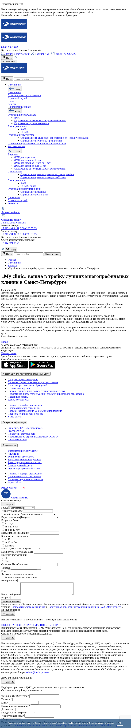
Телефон (6, 567)
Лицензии (13, 453)
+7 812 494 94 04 (10, 242)
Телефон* (6, 699)
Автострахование (17, 126)
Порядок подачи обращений (23, 379)
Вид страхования (10, 517)
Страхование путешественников (31, 123)
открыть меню (9, 61)
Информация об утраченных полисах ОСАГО (33, 436)
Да (6, 558)
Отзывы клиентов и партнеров (24, 95)
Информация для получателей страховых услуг (26, 374)
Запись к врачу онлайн (18, 54)
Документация (9, 445)
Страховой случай (17, 200)
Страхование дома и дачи (34, 194)
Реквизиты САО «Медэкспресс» (25, 428)
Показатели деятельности (21, 433)
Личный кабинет (10, 212)
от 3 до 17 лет (12, 529)
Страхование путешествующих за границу (47, 174)
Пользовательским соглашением (101, 723)
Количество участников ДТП (17, 551)
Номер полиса (9, 580)
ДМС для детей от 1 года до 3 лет (32, 163)
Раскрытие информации (14, 422)
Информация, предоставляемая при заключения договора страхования (46, 393)
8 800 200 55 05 (28, 228)
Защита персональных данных (24, 459)
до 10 (7, 539)
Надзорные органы (18, 396)
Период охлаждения (19, 388)
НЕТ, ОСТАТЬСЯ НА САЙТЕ (18, 625)
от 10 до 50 (11, 542)
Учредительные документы (23, 450)
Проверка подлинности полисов (25, 413)
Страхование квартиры (33, 191)
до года (9, 523)
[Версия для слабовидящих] (15, 58)
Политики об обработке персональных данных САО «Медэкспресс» (85, 607)
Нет (7, 561)
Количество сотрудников (14, 536)
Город (4, 507)
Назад (17, 89)
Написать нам (8, 353)
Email (4, 571)
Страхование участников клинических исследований (37, 143)
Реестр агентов (16, 430)
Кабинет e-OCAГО (65, 54)
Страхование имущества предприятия (41, 140)
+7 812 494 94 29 (10, 228)
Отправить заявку (11, 219)
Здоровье (13, 154)
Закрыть (9, 504)
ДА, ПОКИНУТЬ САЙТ (48, 625)
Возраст (5, 597)
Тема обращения (10, 514)
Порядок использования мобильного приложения (35, 410)
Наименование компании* (15, 706)
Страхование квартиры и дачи (24, 188)
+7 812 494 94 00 (10, 234)
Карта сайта (14, 416)
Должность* (8, 709)
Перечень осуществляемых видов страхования (33, 382)
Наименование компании (15, 532)
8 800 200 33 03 (9, 47)
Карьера (12, 104)
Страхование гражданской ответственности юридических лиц (54, 137)
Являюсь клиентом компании (17, 574)
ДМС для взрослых (24, 157)
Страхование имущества (21, 134)
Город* (5, 712)
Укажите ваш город (12, 511)
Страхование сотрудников (22, 114)
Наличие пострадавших (14, 555)
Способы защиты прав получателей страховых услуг (36, 391)
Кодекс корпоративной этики (24, 468)
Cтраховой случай (17, 98)
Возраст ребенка (10, 520)
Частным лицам (16, 146)
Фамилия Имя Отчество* (15, 696)
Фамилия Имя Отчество (14, 564)
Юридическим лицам (19, 106)
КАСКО (24, 129)
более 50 (9, 545)
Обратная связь (19, 497)
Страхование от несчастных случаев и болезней (40, 120)
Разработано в (9, 487)
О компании (14, 84)
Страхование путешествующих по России (43, 177)
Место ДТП (7, 548)
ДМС (17, 117)
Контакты (13, 203)
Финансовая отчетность (21, 456)
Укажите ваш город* (12, 715)
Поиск (9, 58)
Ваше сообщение (10, 594)
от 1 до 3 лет (11, 526)
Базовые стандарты (18, 399)
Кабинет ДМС (42, 54)
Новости (12, 101)
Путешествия (15, 171)
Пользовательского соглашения (28, 607)
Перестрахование (17, 439)
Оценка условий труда (20, 465)
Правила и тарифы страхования (25, 405)
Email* (4, 702)
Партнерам (14, 197)
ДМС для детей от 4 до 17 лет (30, 165)
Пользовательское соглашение (24, 408)
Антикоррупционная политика (25, 462)
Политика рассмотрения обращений (27, 385)
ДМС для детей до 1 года (27, 160)
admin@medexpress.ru (37, 672)
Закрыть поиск (52, 254)
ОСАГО (24, 132)
